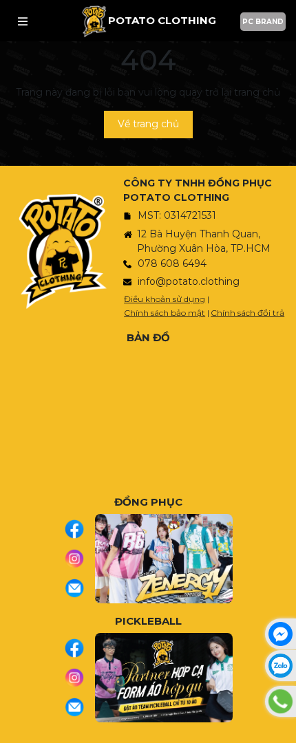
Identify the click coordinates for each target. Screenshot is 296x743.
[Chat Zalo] (280, 665)
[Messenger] (280, 633)
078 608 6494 (172, 263)
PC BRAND (263, 21)
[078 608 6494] (280, 701)
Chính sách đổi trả (247, 313)
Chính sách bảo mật (164, 313)
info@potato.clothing (189, 281)
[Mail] (79, 588)
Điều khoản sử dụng (164, 299)
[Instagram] (79, 558)
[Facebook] (79, 529)
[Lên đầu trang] (282, 725)
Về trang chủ (148, 124)
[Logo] (94, 21)
